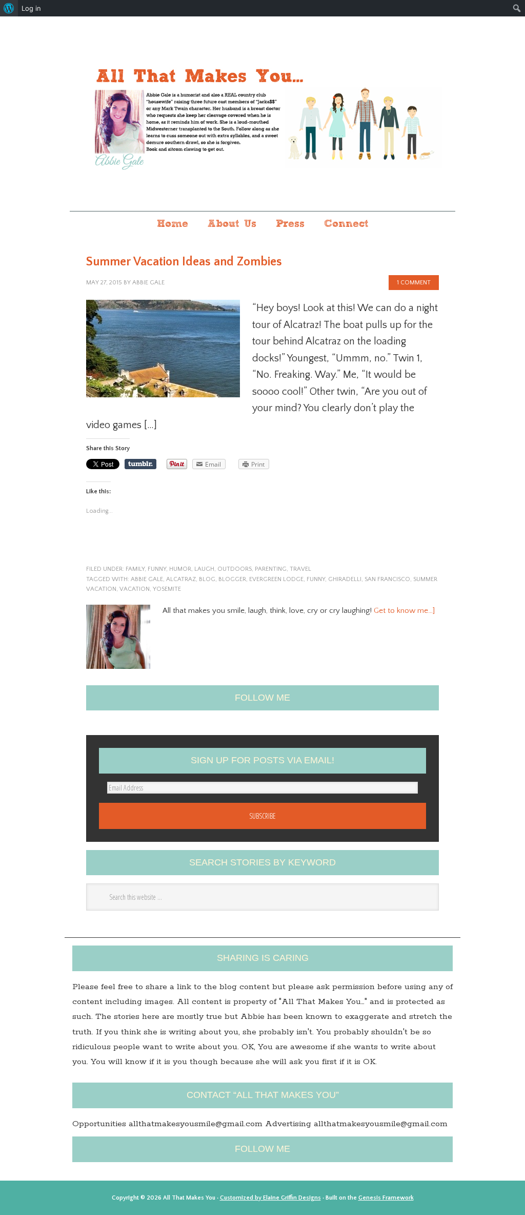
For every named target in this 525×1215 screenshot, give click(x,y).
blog (207, 579)
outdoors (234, 569)
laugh (204, 569)
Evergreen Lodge (276, 579)
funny (157, 569)
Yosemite (167, 589)
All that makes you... (262, 115)
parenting (271, 569)
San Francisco (387, 579)
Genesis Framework (386, 1197)
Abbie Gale (147, 579)
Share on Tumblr (140, 464)
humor (180, 569)
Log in (31, 8)
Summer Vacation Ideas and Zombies (184, 261)
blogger (232, 579)
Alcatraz (181, 579)
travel (300, 569)
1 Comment (414, 282)
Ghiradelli (344, 579)
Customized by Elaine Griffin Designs (270, 1197)
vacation (134, 589)
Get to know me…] (404, 610)
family (135, 569)
